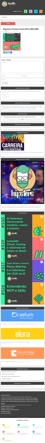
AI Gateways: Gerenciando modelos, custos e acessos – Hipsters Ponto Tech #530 (19, 398)
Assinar (8, 23)
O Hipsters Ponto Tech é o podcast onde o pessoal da (12, 106)
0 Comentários (15, 31)
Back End (6, 94)
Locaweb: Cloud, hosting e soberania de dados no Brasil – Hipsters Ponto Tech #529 (19, 399)
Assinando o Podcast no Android (25, 11)
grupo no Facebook (30, 386)
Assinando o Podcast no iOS (30, 11)
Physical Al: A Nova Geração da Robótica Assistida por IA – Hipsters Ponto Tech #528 (19, 401)
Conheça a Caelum (38, 324)
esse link (26, 108)
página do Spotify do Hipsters (14, 108)
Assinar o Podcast (17, 11)
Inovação (5, 97)
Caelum (24, 106)
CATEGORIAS (4, 17)
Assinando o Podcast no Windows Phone (35, 11)
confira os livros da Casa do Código (22, 361)
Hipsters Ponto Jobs (34, 127)
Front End (6, 93)
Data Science (6, 96)
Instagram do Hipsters (7, 378)
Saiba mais (37, 107)
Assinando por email (5, 411)
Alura (29, 106)
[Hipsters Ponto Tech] (9, 4)
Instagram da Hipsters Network (41, 11)
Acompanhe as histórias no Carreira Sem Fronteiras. (11, 153)
